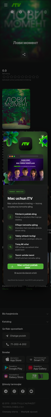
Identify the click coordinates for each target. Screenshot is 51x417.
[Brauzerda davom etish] (42, 136)
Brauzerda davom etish (25, 273)
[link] (25, 266)
